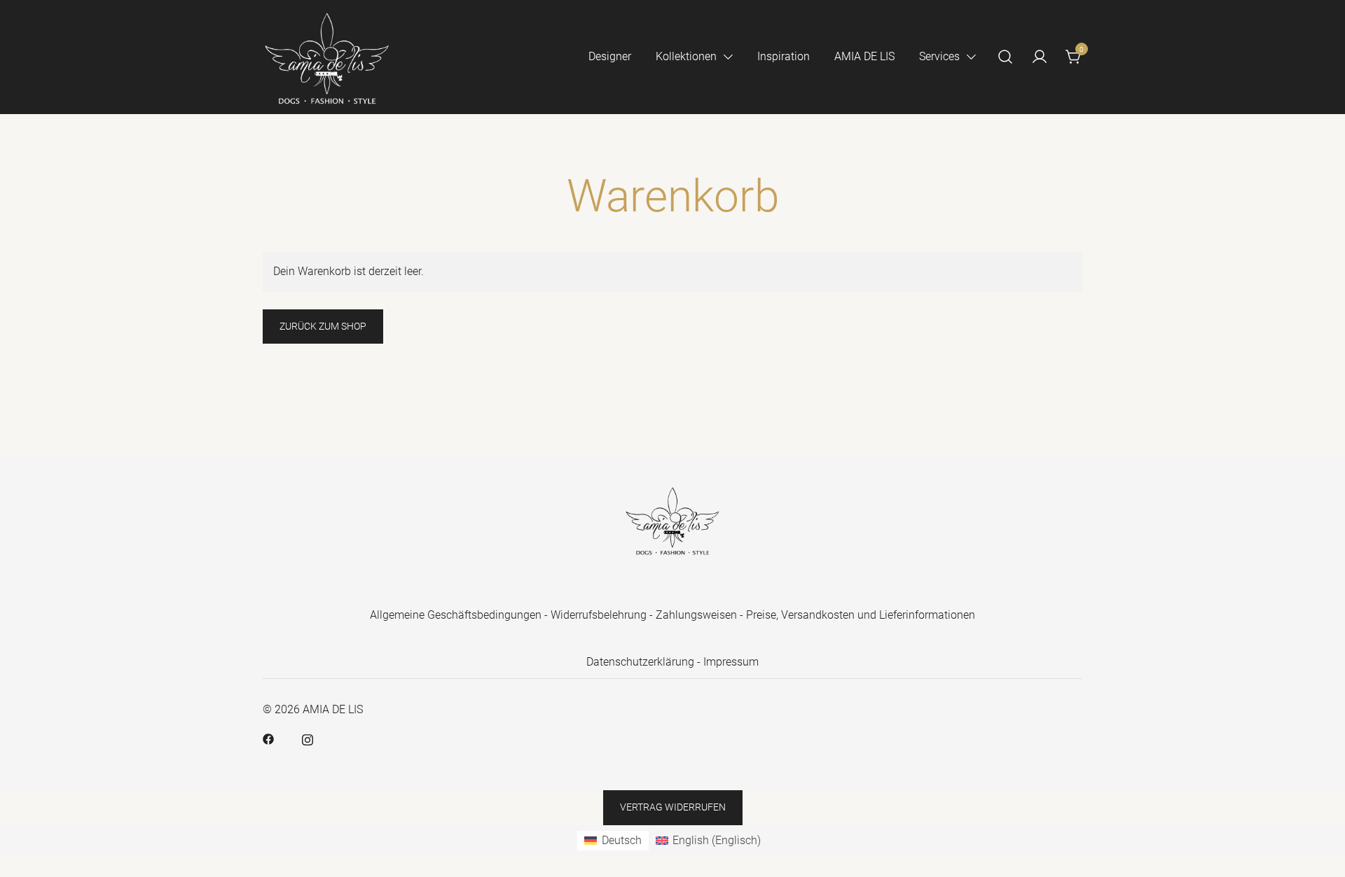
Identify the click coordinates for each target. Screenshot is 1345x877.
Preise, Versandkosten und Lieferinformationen (860, 615)
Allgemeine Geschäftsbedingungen (456, 615)
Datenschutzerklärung (640, 661)
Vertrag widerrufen (673, 807)
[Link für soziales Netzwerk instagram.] (307, 738)
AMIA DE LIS (864, 56)
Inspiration (783, 56)
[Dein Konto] (1039, 56)
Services (939, 56)
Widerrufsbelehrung (599, 615)
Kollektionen (686, 56)
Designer (609, 56)
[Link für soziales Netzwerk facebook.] (268, 738)
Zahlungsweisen (696, 615)
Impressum (731, 661)
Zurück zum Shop (323, 326)
